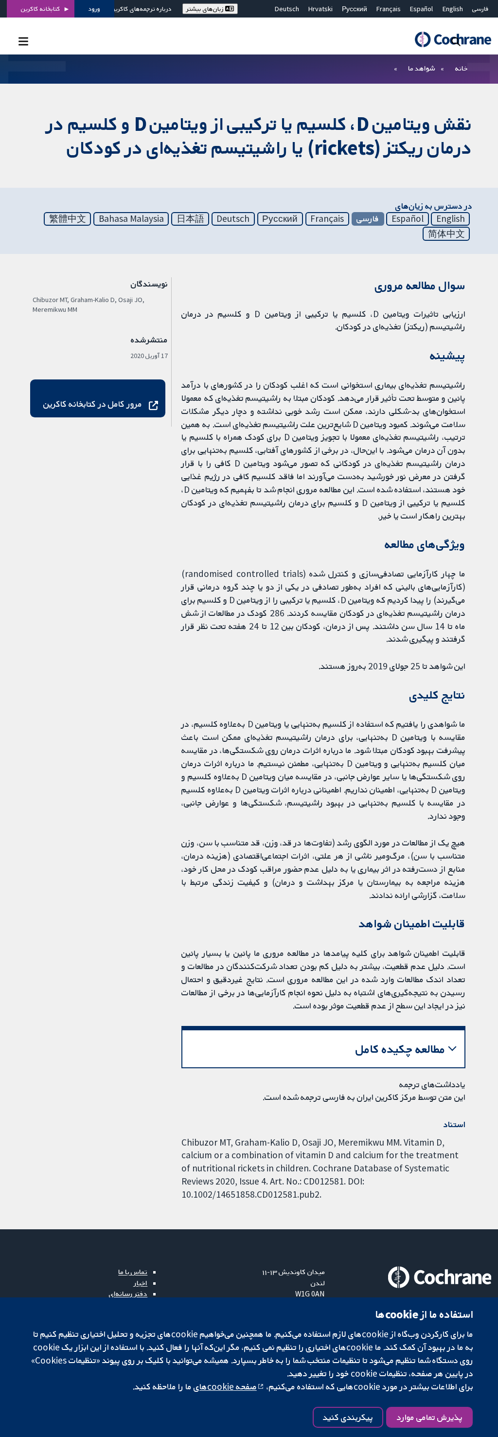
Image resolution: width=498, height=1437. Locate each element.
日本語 (190, 218)
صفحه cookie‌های (225, 1386)
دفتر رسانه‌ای (128, 1293)
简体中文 (446, 233)
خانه (461, 68)
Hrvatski (320, 8)
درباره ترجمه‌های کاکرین (141, 8)
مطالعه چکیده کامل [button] (400, 1049)
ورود (94, 8)
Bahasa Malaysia (131, 218)
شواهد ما (421, 68)
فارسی (480, 8)
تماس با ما (132, 1271)
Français (388, 8)
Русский (354, 8)
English (453, 8)
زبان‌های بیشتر (205, 8)
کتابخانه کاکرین (40, 8)
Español (421, 8)
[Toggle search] (456, 41)
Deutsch (287, 8)
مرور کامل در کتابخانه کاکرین (92, 404)
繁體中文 (67, 218)
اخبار (140, 1283)
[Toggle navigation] (23, 41)
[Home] (448, 40)
